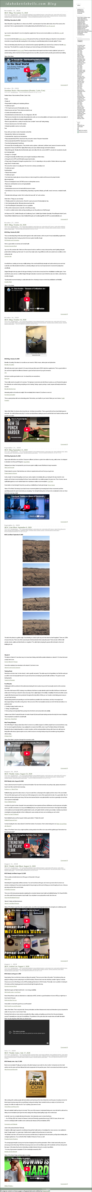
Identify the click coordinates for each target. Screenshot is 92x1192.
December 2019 (81, 59)
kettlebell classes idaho (83, 26)
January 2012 (80, 90)
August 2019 (80, 64)
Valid (80, 126)
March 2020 (80, 55)
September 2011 (81, 91)
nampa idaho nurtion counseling (82, 33)
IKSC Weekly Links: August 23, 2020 (18, 774)
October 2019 (80, 61)
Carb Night (50, 481)
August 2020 (80, 49)
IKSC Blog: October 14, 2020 (15, 320)
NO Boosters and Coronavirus (11, 240)
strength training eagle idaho (20, 17)
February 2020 (80, 56)
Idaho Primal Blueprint (33, 16)
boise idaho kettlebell (27, 14)
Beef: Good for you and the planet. (12, 1006)
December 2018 (81, 70)
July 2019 (79, 65)
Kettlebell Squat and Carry (10, 820)
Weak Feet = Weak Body (10, 719)
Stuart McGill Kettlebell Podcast (11, 897)
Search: (79, 37)
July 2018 (79, 74)
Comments (80, 125)
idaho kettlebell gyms (59, 451)
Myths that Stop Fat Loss (10, 1000)
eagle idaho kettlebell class (11, 16)
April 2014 (79, 86)
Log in (78, 122)
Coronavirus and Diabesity (10, 1124)
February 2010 (80, 107)
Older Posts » (8, 1186)
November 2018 (81, 71)
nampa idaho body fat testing (84, 31)
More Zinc (6, 378)
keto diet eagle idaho (44, 16)
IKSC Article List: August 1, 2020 (16, 966)
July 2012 (79, 87)
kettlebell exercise (46, 1056)
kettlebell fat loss (54, 16)
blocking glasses (22, 39)
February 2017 (80, 76)
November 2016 (81, 77)
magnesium (7, 35)
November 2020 (81, 45)
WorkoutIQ (79, 13)
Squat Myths (27, 462)
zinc (60, 33)
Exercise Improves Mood (10, 246)
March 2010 (80, 106)
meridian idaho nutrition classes (53, 227)
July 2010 (79, 102)
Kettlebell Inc (80, 9)
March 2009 (80, 117)
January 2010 (80, 108)
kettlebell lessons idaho (83, 29)
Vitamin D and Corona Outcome (12, 667)
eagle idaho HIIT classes (60, 14)
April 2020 (79, 54)
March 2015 (80, 80)
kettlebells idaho (24, 530)
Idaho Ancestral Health (17, 869)
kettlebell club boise (82, 27)
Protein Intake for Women (10, 473)
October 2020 (80, 46)
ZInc (5, 372)
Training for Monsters (9, 680)
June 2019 (79, 66)
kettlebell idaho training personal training (36, 322)
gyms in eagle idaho (9, 322)
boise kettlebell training (39, 14)
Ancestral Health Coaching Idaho (30, 1054)
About (78, 5)
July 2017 (79, 75)
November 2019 (81, 60)
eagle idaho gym (49, 14)
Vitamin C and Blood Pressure (11, 903)
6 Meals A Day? (8, 736)
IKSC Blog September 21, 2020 (16, 450)
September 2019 (81, 63)
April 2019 (79, 69)
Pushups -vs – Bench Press (11, 789)
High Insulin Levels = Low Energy (12, 992)
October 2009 (80, 112)
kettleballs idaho (81, 23)
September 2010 (81, 100)
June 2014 (79, 84)
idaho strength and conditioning (12, 530)
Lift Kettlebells (80, 10)
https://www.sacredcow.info (10, 1069)
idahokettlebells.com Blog (31, 3)
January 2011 (80, 96)
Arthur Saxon (7, 879)
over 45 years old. (50, 26)
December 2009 (81, 110)
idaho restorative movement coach (12, 969)
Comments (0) (64, 85)
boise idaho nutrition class (83, 17)
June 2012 (79, 89)
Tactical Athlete (80, 12)
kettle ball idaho (81, 21)
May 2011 (79, 92)
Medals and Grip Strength (10, 1151)
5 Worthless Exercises (9, 889)
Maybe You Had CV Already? (11, 814)
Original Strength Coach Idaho (56, 969)
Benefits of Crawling (9, 364)
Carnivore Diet (7, 256)
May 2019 (79, 67)
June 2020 (79, 51)
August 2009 (80, 115)
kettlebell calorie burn (82, 25)
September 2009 (81, 113)
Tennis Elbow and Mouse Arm (11, 1106)
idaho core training (22, 16)
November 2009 (81, 111)
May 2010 (79, 105)
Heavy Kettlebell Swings (10, 802)
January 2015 (80, 82)
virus (65, 44)
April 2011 (79, 93)
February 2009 (80, 118)
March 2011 (80, 95)
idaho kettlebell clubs (82, 20)
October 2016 (80, 79)
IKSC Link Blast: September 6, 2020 (18, 527)
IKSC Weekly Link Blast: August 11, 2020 (20, 866)
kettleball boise (81, 22)
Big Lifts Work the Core (10, 389)
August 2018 (80, 72)
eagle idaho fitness (82, 18)
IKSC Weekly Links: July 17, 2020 (17, 1053)
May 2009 (79, 116)
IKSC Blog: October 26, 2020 (15, 225)
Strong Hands (51, 485)
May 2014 (79, 85)
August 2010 (80, 101)
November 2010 (81, 97)
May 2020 (79, 53)
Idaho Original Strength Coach (15, 227)
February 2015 (80, 81)
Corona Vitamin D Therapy (11, 661)
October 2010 (80, 98)
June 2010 (79, 103)
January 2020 (80, 58)
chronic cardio (20, 50)
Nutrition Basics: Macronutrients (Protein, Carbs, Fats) (24, 90)
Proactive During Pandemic (11, 1139)
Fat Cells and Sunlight (9, 394)
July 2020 (79, 50)
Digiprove (45, 1191)
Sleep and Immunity (9, 467)
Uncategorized (14, 14)
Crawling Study (8, 282)
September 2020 (81, 48)
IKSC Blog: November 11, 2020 (16, 13)
